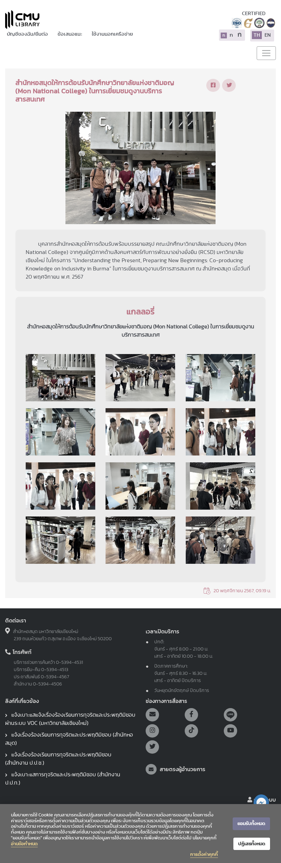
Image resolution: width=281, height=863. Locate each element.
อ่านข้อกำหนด (24, 843)
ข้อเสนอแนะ (70, 34)
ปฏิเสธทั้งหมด (251, 843)
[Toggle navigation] (266, 53)
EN (268, 35)
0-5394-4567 (55, 676)
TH (257, 35)
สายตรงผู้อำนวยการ (181, 769)
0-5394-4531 (69, 662)
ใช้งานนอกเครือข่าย (112, 34)
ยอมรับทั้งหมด (251, 823)
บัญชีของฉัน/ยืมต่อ (28, 34)
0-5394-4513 (54, 669)
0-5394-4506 (47, 684)
